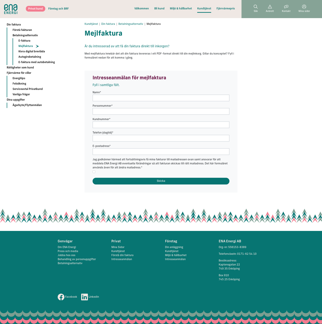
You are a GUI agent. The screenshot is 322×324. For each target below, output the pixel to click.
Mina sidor (304, 11)
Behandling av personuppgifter (77, 259)
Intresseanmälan (121, 259)
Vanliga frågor (21, 94)
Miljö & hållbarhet (181, 8)
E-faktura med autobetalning (36, 62)
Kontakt (286, 11)
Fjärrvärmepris (226, 8)
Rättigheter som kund (20, 67)
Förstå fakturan (22, 30)
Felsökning (19, 84)
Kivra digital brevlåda (31, 51)
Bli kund (159, 8)
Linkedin (93, 297)
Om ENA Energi (67, 247)
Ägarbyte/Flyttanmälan (27, 105)
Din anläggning (174, 247)
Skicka (161, 181)
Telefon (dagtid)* (103, 132)
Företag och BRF (58, 9)
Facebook (70, 297)
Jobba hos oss (66, 255)
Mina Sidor (117, 247)
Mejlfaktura (25, 46)
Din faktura (14, 24)
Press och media (68, 251)
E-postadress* (102, 146)
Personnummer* (103, 106)
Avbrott (270, 11)
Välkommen (141, 8)
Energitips (19, 78)
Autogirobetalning (29, 57)
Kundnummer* (102, 119)
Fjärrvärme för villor (19, 73)
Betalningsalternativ (25, 35)
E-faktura (24, 41)
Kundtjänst (204, 8)
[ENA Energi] (10, 9)
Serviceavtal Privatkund (28, 89)
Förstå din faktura (122, 255)
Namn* (97, 92)
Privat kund (35, 9)
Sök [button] (256, 11)
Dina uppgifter (16, 100)
